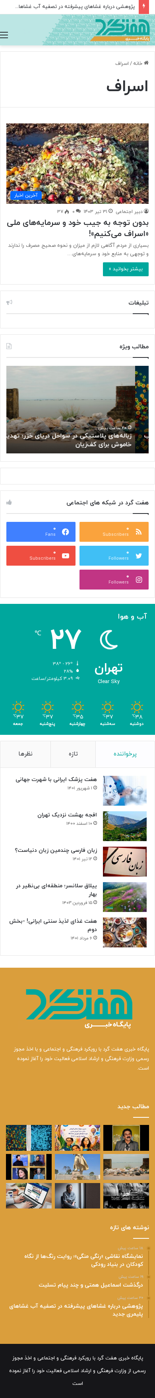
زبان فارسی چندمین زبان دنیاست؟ (56, 850)
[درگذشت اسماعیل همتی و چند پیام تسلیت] (126, 1138)
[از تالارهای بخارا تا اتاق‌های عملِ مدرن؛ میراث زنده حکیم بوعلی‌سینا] (78, 1167)
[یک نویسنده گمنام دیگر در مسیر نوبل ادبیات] (78, 1196)
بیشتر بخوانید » (126, 269)
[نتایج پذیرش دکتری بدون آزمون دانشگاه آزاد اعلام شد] (29, 1196)
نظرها (25, 754)
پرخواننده (125, 754)
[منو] (4, 35)
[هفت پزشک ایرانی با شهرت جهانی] (125, 791)
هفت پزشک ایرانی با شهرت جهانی (56, 779)
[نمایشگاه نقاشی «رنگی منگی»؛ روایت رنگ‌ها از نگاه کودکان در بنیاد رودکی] (78, 1138)
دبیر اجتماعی (129, 212)
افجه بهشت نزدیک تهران (67, 815)
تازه (73, 754)
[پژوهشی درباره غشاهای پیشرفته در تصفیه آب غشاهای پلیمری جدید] (29, 1138)
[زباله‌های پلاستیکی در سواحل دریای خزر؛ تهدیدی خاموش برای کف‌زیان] (126, 1167)
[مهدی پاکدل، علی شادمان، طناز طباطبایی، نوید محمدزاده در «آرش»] (29, 1167)
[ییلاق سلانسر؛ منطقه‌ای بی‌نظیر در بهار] (125, 897)
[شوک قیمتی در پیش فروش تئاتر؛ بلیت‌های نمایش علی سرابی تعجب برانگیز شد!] (126, 1196)
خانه (138, 63)
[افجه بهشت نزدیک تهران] (125, 826)
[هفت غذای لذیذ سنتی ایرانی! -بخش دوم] (125, 932)
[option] (77, 409)
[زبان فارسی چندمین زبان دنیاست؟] (125, 862)
